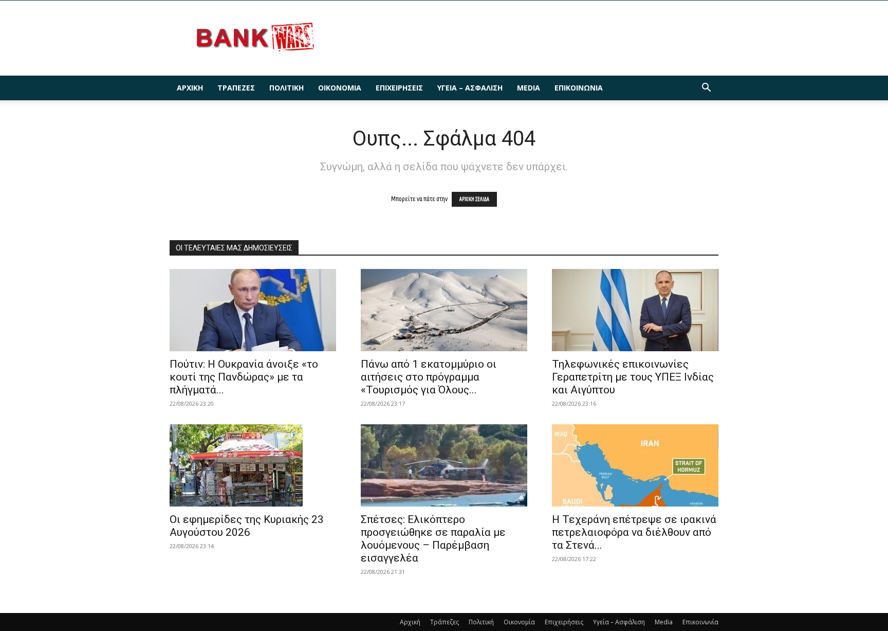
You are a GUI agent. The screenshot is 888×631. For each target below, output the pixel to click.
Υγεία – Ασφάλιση (470, 88)
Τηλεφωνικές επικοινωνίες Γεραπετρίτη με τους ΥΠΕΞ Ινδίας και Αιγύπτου (633, 377)
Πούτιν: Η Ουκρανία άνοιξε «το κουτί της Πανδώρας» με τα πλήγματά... (244, 377)
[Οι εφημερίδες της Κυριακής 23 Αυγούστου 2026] (253, 465)
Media (528, 88)
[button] (706, 89)
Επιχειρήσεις (399, 88)
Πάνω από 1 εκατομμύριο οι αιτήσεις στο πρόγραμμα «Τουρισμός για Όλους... (428, 377)
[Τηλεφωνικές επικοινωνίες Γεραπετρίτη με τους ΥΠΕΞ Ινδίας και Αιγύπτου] (635, 310)
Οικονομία (339, 88)
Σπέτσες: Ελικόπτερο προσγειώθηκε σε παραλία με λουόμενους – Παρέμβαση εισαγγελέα (433, 538)
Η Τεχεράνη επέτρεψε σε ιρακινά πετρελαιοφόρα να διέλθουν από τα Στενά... (634, 532)
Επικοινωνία (578, 88)
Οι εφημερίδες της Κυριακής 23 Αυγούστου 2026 (247, 525)
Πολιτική (286, 88)
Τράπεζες (236, 88)
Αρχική (190, 88)
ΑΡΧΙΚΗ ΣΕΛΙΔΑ (474, 199)
